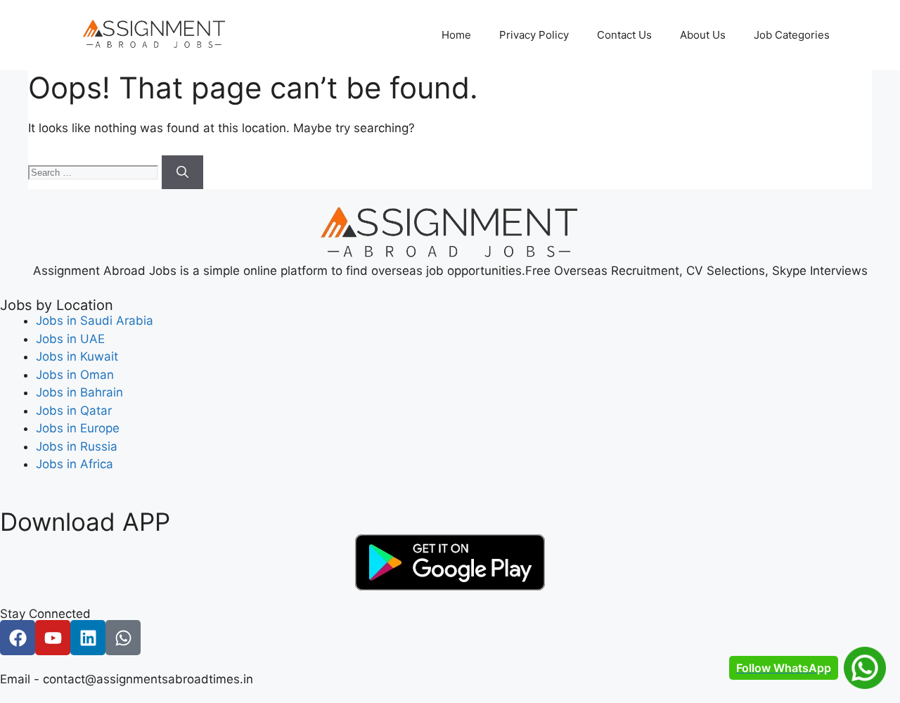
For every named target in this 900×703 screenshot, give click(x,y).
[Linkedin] (87, 637)
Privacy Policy (534, 34)
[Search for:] (95, 172)
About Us (703, 34)
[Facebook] (17, 637)
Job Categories (792, 34)
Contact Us (624, 34)
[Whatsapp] (123, 637)
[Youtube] (52, 637)
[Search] (182, 172)
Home (456, 34)
